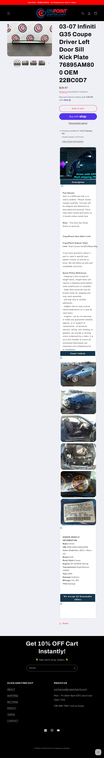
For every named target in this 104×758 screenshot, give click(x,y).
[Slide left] (10, 63)
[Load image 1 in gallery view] (17, 63)
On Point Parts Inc (47, 748)
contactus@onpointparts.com (70, 689)
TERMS (11, 714)
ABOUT (11, 689)
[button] (8, 13)
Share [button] (65, 623)
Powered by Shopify (62, 748)
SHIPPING (12, 695)
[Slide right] (49, 63)
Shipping (63, 92)
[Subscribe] (74, 668)
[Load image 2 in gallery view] (25, 63)
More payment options (78, 123)
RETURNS (12, 702)
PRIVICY (11, 708)
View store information (72, 142)
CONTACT (12, 721)
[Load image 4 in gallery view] (41, 63)
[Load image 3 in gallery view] (33, 63)
